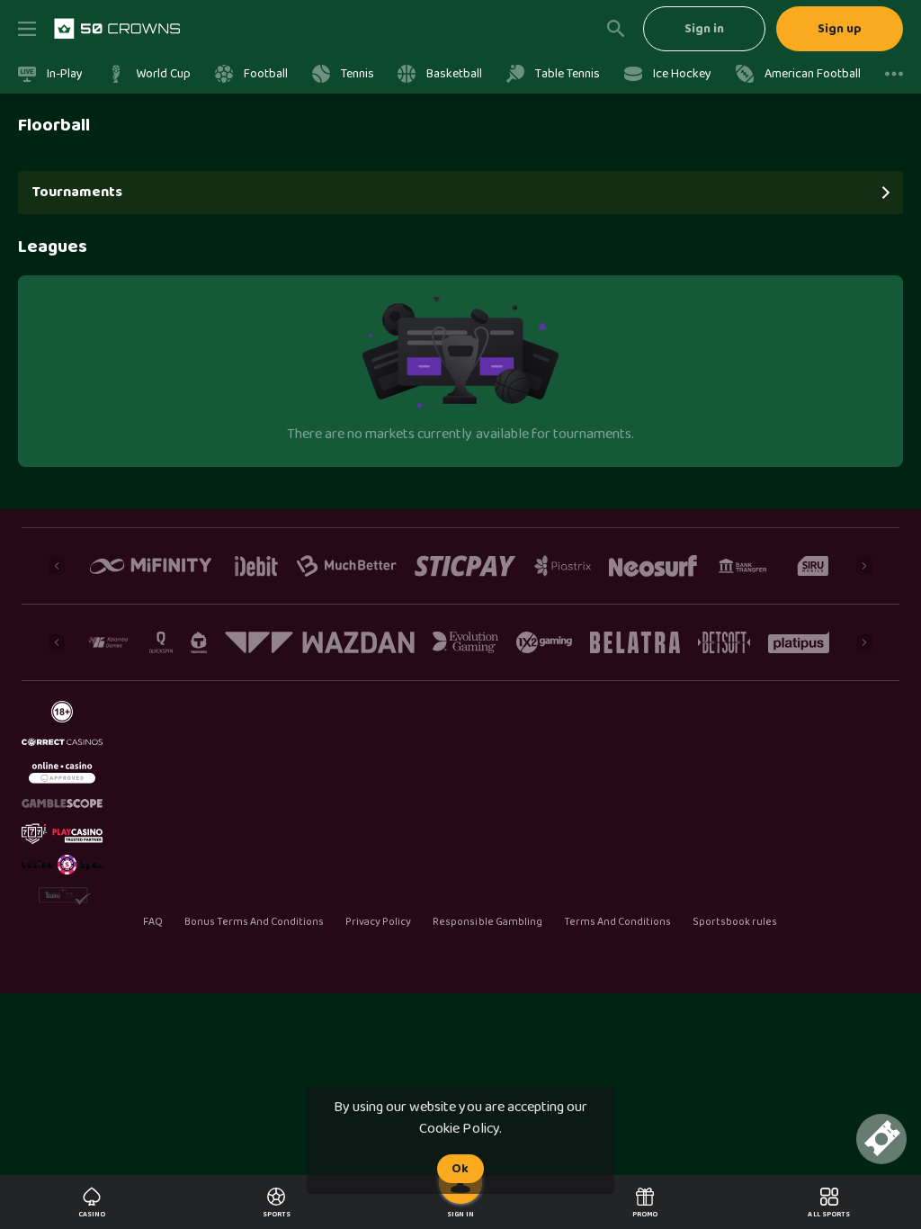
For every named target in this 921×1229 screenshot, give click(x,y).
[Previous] (57, 566)
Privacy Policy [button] (378, 922)
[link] (117, 29)
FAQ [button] (152, 922)
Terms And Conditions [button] (617, 922)
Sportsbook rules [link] (735, 922)
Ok (460, 1169)
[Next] (864, 566)
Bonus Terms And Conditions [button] (254, 922)
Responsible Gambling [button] (487, 922)
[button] (91, 1202)
